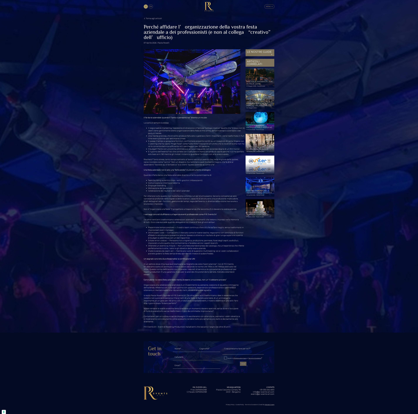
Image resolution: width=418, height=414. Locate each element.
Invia (243, 364)
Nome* (178, 349)
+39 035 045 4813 (267, 390)
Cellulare (179, 357)
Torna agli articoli (153, 18)
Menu (268, 7)
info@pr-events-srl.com (263, 392)
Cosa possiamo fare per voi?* (237, 349)
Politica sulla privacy (240, 358)
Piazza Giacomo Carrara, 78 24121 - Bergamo (228, 391)
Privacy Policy (230, 404)
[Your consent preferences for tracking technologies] (4, 412)
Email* (178, 365)
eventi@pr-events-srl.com (262, 394)
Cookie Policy (240, 404)
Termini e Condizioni (255, 358)
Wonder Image (269, 404)
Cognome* (204, 349)
